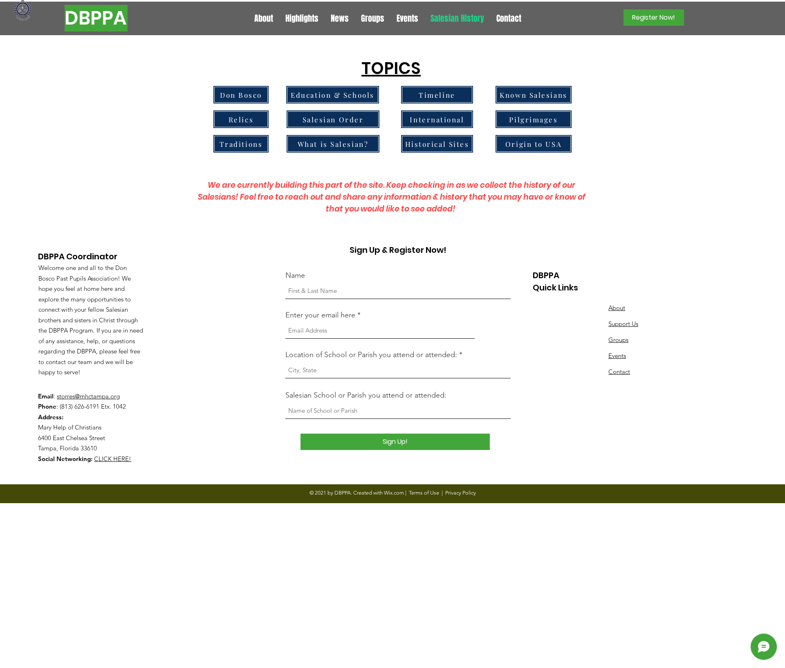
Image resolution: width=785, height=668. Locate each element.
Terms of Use (424, 493)
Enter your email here (320, 315)
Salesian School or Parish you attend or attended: (365, 395)
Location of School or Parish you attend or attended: (371, 354)
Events (617, 356)
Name (295, 275)
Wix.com (394, 493)
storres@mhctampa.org (88, 396)
